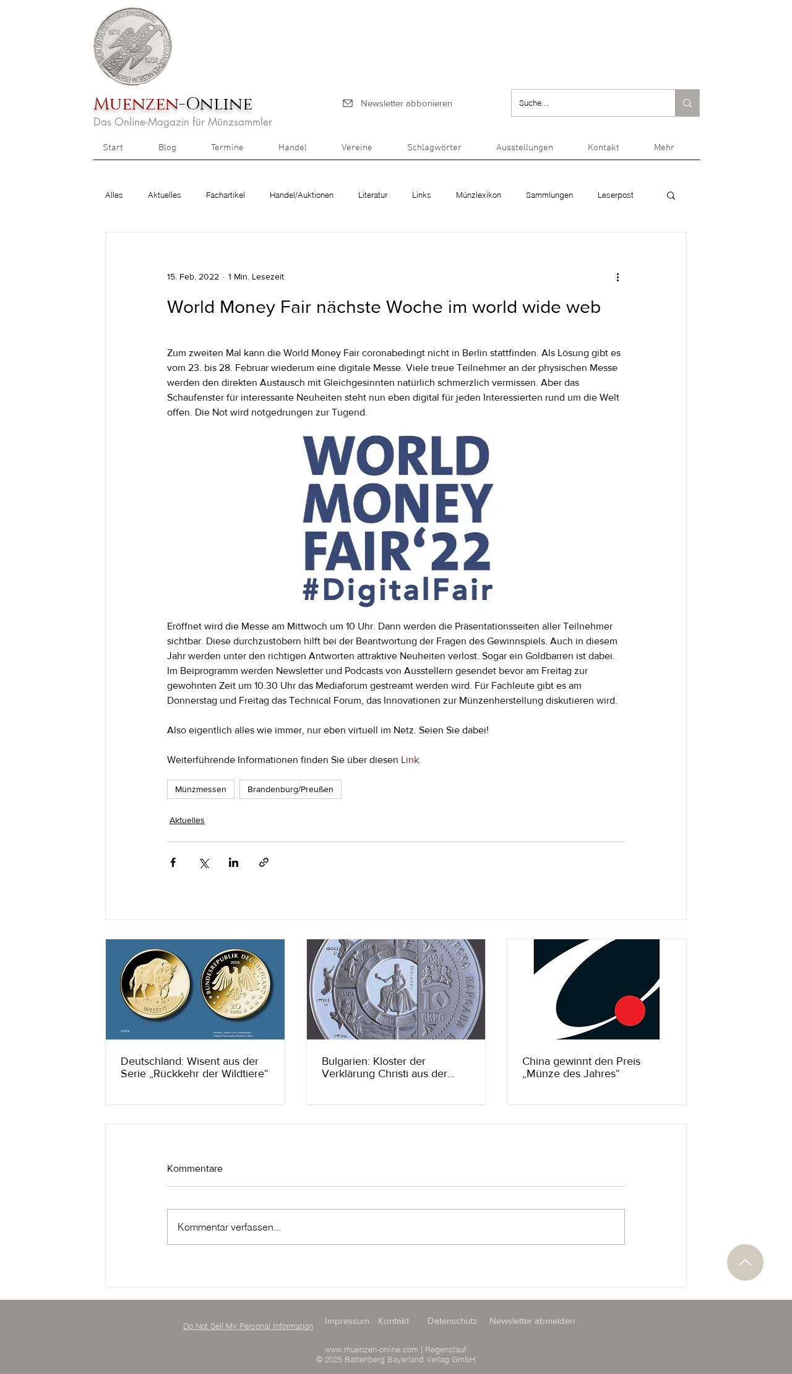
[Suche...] (687, 103)
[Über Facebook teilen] (173, 862)
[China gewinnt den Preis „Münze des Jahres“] (596, 989)
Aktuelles (164, 195)
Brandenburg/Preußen (291, 789)
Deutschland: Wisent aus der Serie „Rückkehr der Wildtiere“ (195, 1067)
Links (421, 195)
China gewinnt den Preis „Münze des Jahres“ (581, 1067)
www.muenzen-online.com (371, 1349)
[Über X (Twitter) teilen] (203, 862)
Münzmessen (200, 789)
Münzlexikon (478, 195)
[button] (672, 152)
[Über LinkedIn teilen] (233, 862)
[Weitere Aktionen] (617, 277)
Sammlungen (549, 195)
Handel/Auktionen (302, 195)
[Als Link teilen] (264, 862)
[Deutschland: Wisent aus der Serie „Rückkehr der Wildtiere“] (195, 989)
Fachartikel (225, 195)
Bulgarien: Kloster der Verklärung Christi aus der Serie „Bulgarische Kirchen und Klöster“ (386, 1067)
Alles (114, 195)
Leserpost (616, 195)
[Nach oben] (745, 1262)
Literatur (372, 195)
